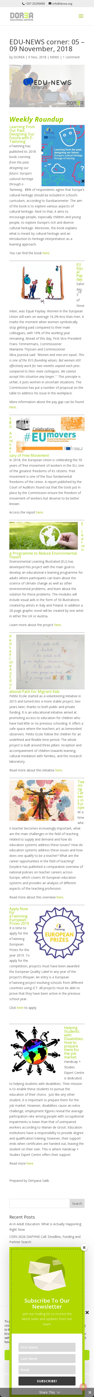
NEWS (54, 57)
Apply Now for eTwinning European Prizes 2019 (19, 916)
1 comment (71, 57)
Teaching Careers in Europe (81, 794)
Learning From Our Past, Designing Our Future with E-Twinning (22, 134)
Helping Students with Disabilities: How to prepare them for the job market (74, 1042)
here (46, 253)
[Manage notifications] (83, 1387)
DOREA (19, 57)
